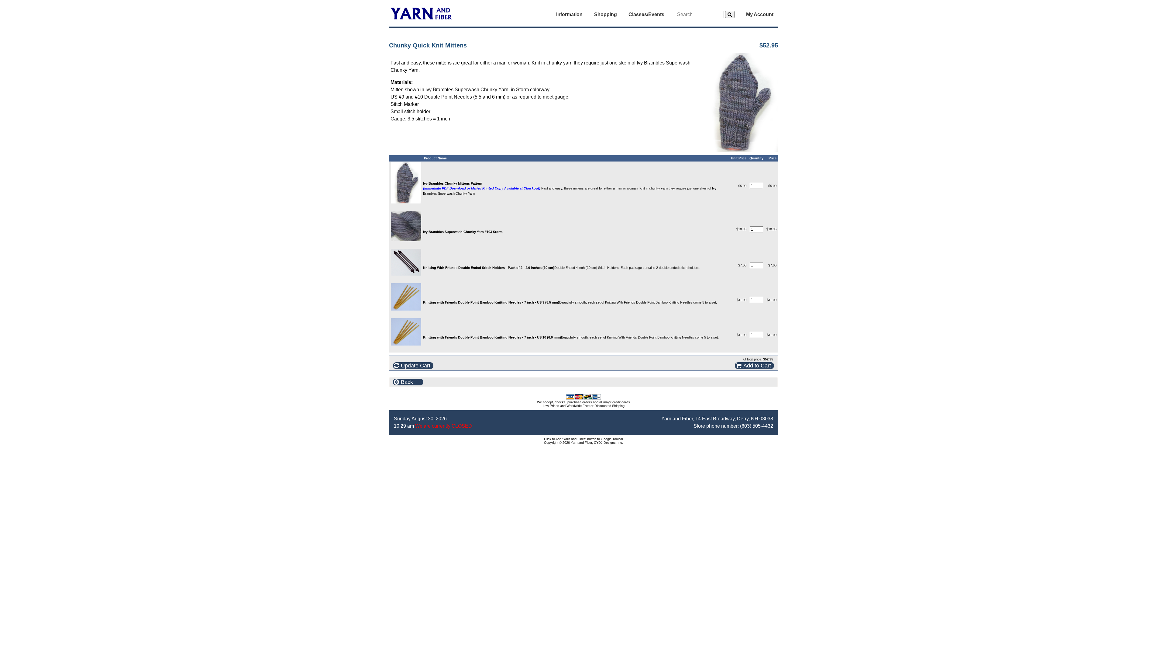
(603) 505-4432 (756, 426)
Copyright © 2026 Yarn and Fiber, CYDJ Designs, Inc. (583, 442)
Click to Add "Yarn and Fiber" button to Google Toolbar (583, 439)
